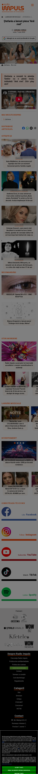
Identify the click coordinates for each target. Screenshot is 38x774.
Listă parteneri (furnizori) (6, 764)
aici (18, 748)
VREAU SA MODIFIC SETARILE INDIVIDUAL (19, 770)
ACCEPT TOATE (19, 767)
